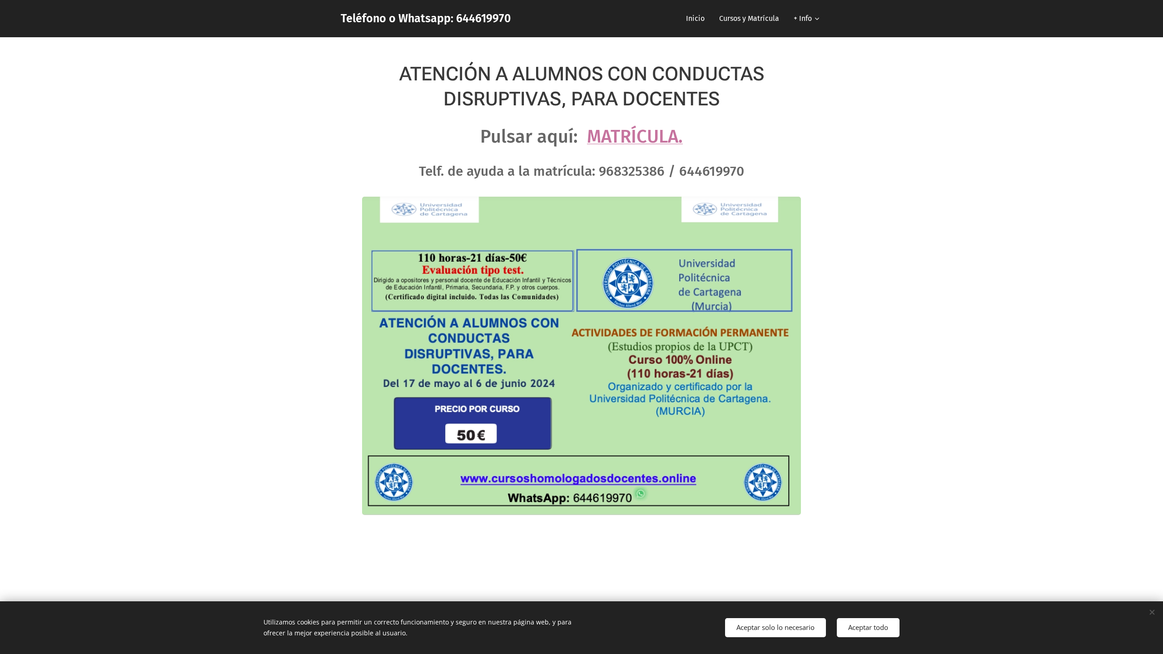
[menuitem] (698, 18)
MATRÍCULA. (635, 137)
